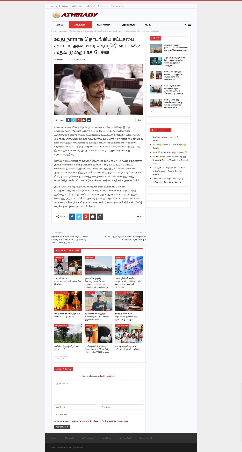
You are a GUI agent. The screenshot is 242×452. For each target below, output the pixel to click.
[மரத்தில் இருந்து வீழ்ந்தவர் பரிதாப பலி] (68, 333)
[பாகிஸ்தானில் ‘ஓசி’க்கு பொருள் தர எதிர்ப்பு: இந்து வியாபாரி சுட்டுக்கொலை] (98, 333)
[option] (169, 77)
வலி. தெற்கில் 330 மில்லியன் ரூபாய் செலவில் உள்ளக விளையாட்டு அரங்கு (173, 89)
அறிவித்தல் (90, 5)
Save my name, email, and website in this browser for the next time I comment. (92, 421)
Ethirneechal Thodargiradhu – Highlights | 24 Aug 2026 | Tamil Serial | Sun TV (170, 180)
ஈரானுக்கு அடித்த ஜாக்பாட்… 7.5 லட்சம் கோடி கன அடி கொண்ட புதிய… (176, 47)
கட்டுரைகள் (77, 6)
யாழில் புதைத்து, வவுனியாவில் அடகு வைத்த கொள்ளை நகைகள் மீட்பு (173, 103)
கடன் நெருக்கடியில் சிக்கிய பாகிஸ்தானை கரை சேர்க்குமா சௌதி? (125, 238)
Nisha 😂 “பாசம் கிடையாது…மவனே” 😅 (170, 152)
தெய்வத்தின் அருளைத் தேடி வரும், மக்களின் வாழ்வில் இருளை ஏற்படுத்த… (175, 61)
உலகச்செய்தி (59, 257)
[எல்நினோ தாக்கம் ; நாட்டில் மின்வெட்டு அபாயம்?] (68, 301)
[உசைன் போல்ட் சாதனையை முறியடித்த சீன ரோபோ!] (68, 265)
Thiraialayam (162, 130)
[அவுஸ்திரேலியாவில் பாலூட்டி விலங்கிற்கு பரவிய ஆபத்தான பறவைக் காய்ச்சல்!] (129, 265)
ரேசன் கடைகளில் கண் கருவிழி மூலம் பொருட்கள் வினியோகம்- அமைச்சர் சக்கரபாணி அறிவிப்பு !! (69, 239)
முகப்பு (54, 5)
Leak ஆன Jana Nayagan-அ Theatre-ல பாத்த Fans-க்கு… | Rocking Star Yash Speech (169, 171)
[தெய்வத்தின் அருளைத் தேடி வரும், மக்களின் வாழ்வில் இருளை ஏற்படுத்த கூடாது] (156, 61)
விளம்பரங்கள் (103, 5)
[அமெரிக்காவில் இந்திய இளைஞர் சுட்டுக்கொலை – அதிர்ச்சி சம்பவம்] (98, 301)
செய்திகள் (63, 6)
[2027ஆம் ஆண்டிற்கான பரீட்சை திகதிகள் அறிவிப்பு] (129, 333)
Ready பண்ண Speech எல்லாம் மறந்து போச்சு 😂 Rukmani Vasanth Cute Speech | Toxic (170, 160)
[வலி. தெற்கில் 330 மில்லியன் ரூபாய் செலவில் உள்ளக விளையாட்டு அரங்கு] (156, 89)
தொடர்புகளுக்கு (118, 5)
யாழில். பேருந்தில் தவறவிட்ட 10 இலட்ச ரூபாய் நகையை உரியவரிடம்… (173, 75)
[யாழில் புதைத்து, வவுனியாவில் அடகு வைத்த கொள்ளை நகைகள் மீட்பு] (156, 103)
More (148, 25)
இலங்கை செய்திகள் (61, 293)
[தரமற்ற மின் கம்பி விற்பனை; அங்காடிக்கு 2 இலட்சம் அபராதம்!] (129, 301)
